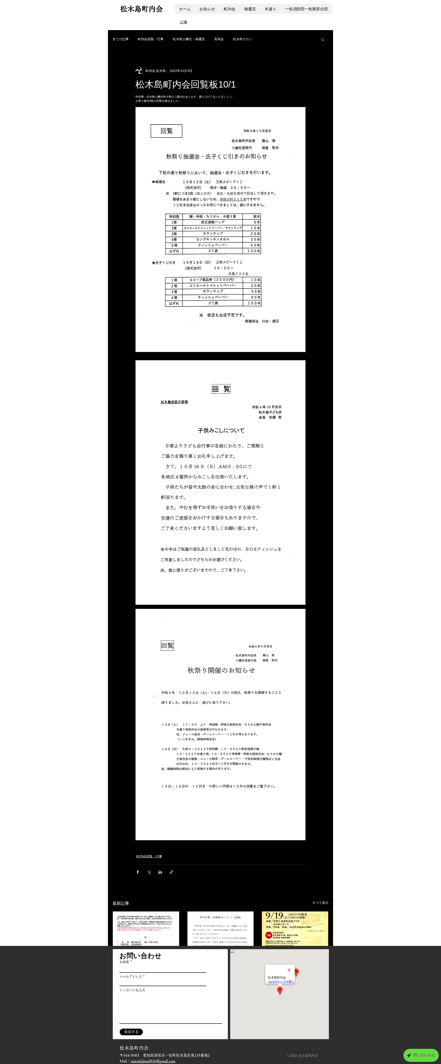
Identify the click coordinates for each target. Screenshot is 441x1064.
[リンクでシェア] (171, 872)
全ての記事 (121, 39)
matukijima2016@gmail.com (153, 1061)
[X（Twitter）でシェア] (149, 872)
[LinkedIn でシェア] (160, 872)
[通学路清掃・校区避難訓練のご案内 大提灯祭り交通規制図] (146, 930)
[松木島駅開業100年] (295, 930)
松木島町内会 (141, 8)
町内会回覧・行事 (151, 39)
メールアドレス (130, 976)
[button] (322, 39)
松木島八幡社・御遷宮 (189, 39)
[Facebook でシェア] (138, 872)
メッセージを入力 (132, 990)
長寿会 (219, 39)
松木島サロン (242, 39)
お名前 (124, 961)
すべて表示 (320, 903)
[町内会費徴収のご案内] (220, 930)
